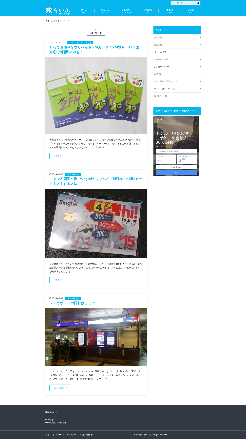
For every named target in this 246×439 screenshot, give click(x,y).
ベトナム (169, 10)
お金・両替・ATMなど (165, 81)
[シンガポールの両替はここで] (96, 364)
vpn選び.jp (49, 419)
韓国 (84, 10)
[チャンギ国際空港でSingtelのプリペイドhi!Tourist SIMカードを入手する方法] (96, 256)
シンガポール (126, 10)
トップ (48, 434)
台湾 (190, 10)
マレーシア (105, 10)
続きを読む (59, 156)
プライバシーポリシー (66, 434)
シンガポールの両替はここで (72, 303)
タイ (148, 10)
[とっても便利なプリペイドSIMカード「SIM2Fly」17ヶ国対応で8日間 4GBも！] (96, 132)
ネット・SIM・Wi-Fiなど (166, 89)
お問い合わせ (87, 434)
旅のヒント (160, 96)
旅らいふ (148, 434)
